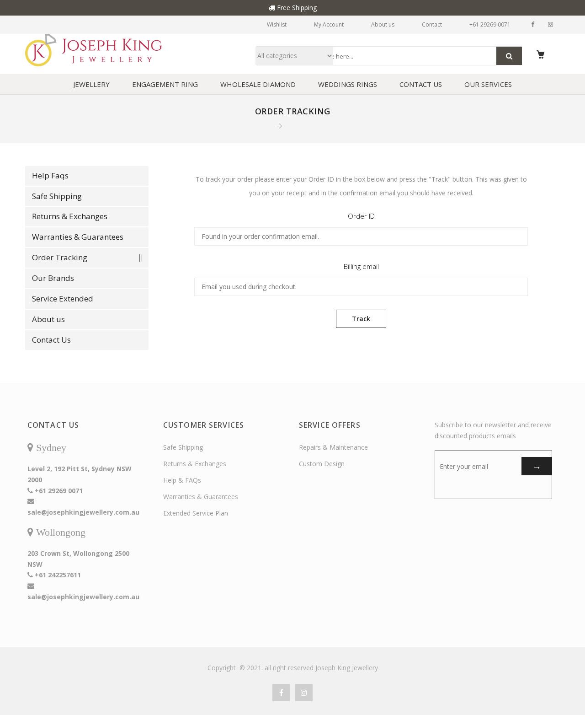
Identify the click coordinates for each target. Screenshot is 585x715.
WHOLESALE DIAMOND (258, 84)
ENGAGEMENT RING (165, 84)
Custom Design (322, 463)
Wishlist (277, 24)
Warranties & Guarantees (77, 236)
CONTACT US (420, 84)
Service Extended (62, 298)
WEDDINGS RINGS (347, 84)
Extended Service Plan (195, 513)
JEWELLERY (91, 84)
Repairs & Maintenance (333, 447)
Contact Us (51, 339)
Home (259, 125)
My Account (329, 24)
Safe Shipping (57, 196)
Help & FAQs (182, 480)
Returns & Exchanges (69, 216)
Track (361, 318)
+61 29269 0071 (490, 24)
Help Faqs (50, 175)
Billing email (361, 266)
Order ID (361, 215)
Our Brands (53, 278)
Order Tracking (59, 257)
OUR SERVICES (488, 84)
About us (382, 24)
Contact (432, 24)
